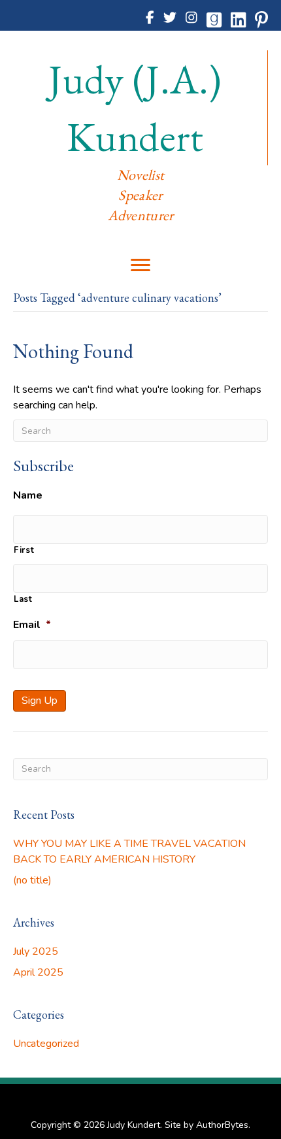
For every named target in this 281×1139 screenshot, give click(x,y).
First (24, 550)
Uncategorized (46, 1043)
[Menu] (140, 265)
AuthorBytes (222, 1125)
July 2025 (35, 951)
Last (23, 599)
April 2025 (38, 972)
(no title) (32, 880)
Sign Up (40, 700)
